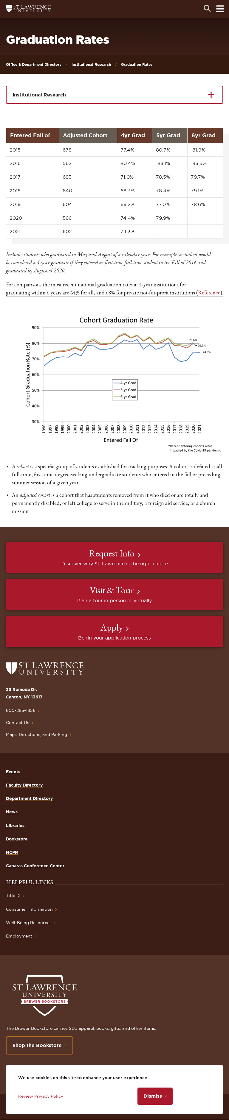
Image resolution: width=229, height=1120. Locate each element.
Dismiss (152, 1096)
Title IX (13, 895)
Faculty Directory (24, 785)
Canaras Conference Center (35, 865)
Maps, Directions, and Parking (36, 734)
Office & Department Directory (33, 64)
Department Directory (29, 798)
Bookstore (17, 839)
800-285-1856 (20, 710)
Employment (19, 936)
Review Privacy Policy (40, 1096)
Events (13, 771)
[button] (114, 452)
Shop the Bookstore (37, 1045)
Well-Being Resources (29, 922)
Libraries (15, 825)
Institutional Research (91, 64)
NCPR (12, 852)
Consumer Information (29, 909)
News (12, 811)
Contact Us (17, 722)
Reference (209, 292)
